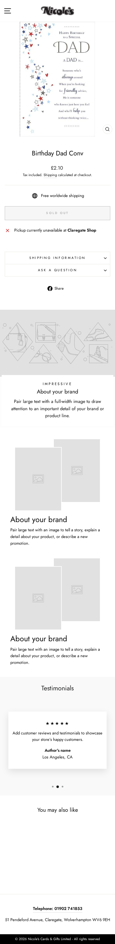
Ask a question (57, 270)
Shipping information (57, 257)
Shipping (50, 174)
